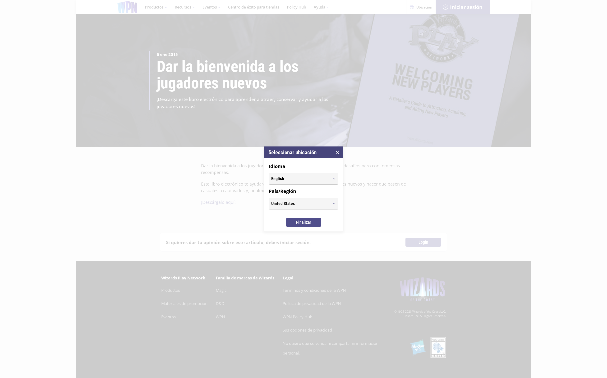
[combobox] (299, 178)
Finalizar (303, 222)
